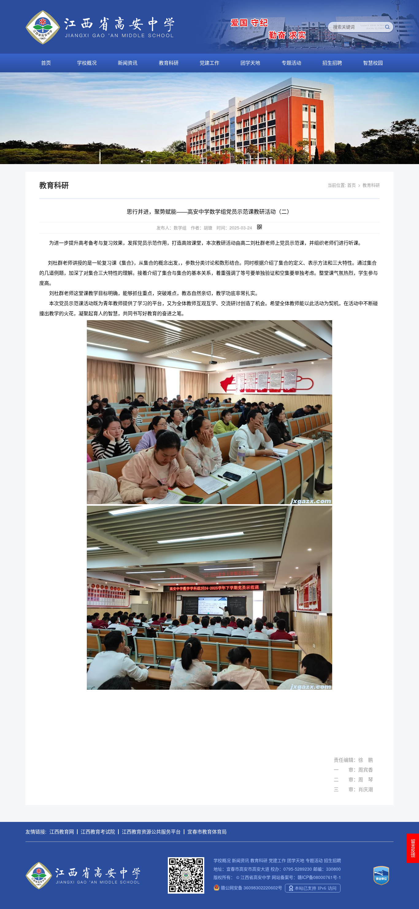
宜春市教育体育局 (207, 831)
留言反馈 (413, 848)
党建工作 (209, 62)
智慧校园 (373, 62)
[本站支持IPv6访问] (312, 887)
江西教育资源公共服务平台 (151, 831)
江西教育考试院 (98, 831)
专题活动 (291, 62)
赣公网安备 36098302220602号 (251, 887)
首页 (46, 62)
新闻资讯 (127, 62)
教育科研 (169, 62)
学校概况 (87, 62)
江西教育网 (61, 831)
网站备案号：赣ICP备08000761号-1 (306, 877)
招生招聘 (332, 62)
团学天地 (250, 62)
